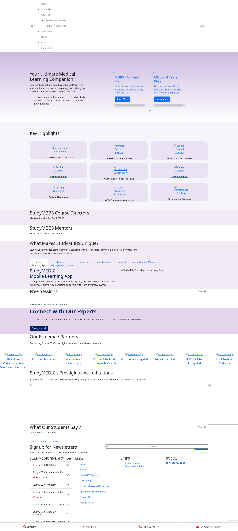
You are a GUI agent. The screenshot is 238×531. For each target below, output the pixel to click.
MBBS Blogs (86, 480)
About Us (46, 9)
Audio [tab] (44, 441)
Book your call (39, 328)
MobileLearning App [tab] (39, 263)
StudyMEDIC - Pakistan (44, 484)
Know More (123, 99)
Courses (45, 14)
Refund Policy (87, 502)
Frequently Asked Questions (94, 486)
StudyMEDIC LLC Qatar (44, 465)
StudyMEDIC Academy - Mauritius (45, 513)
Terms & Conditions (135, 466)
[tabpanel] (129, 87)
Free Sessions (48, 31)
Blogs (44, 36)
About (83, 469)
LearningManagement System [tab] (62, 263)
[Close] (232, 6)
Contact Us (47, 42)
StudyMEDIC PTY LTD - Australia (49, 504)
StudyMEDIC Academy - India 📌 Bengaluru (48, 475)
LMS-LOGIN (47, 47)
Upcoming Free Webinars (93, 491)
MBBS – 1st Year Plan (56, 20)
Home (44, 3)
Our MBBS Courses (89, 475)
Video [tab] (55, 441)
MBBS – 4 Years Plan (56, 25)
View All (202, 291)
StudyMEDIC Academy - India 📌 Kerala (48, 495)
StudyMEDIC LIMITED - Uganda (49, 521)
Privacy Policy (132, 463)
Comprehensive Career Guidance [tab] (95, 262)
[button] (4, 266)
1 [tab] (149, 110)
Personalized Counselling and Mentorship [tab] (138, 262)
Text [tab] (34, 441)
